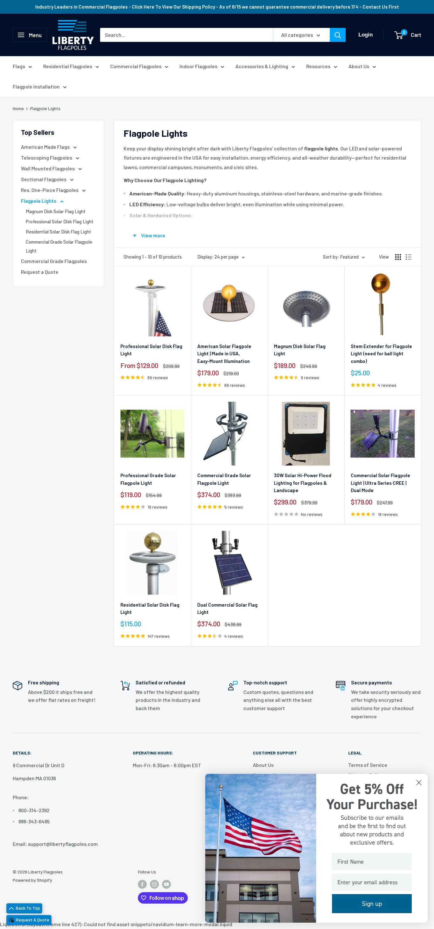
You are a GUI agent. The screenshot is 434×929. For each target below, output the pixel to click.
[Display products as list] (408, 257)
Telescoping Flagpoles (47, 158)
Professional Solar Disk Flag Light (59, 221)
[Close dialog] (418, 782)
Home (18, 108)
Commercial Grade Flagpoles (54, 261)
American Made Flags (46, 147)
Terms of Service (367, 765)
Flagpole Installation (36, 86)
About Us (359, 66)
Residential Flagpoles (67, 66)
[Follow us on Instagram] (154, 884)
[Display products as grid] (398, 257)
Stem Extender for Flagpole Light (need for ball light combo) (381, 353)
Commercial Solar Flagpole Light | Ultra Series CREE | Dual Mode (380, 482)
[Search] (338, 35)
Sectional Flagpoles (44, 179)
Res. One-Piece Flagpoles (50, 190)
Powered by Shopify (32, 880)
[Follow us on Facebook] (142, 884)
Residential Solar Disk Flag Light (58, 231)
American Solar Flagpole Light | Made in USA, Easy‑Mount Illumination (224, 353)
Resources (318, 66)
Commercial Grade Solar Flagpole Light (59, 246)
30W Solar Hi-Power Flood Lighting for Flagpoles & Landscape (302, 482)
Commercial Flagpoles (135, 66)
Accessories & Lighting (261, 66)
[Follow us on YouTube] (166, 884)
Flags (19, 66)
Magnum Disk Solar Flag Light (55, 211)
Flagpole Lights (45, 108)
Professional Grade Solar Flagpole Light (148, 478)
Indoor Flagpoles (198, 66)
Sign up (372, 903)
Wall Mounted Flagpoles (48, 168)
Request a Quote (39, 272)
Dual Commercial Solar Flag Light (227, 608)
